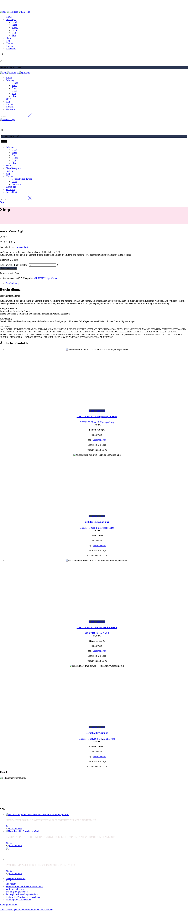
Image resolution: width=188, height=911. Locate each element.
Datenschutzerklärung (16, 878)
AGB (8, 881)
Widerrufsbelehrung (15, 889)
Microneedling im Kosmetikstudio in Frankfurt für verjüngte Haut (51, 820)
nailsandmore (15, 828)
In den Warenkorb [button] (97, 410)
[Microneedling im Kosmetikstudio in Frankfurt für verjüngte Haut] (37, 814)
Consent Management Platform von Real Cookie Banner (26, 909)
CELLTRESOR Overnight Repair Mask (97, 416)
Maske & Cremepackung (102, 422)
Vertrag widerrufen (8, 904)
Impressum (11, 883)
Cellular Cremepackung (97, 522)
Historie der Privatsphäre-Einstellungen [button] (24, 897)
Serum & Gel (102, 633)
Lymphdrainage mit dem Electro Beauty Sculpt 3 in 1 (40, 865)
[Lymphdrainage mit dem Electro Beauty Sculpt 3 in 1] (17, 859)
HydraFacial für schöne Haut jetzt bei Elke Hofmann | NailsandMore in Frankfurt (61, 837)
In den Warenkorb (8, 268)
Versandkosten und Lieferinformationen (24, 886)
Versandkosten (23, 247)
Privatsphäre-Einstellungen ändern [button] (22, 894)
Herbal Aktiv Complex (97, 733)
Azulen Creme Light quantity (13, 265)
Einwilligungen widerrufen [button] (18, 899)
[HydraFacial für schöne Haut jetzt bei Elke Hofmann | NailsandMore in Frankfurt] (23, 831)
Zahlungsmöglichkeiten (17, 891)
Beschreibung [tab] (12, 283)
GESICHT (39, 278)
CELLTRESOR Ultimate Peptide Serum (97, 627)
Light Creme (51, 278)
